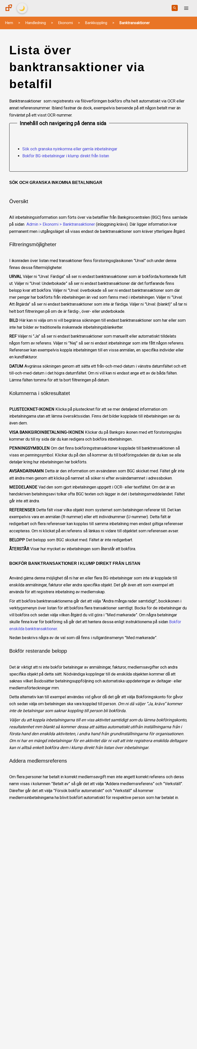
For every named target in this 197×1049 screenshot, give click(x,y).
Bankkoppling (96, 23)
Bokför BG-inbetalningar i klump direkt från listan (65, 155)
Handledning (35, 23)
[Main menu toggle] (186, 8)
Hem (9, 23)
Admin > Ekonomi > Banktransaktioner (60, 224)
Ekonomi (65, 23)
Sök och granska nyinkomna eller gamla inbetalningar (69, 149)
